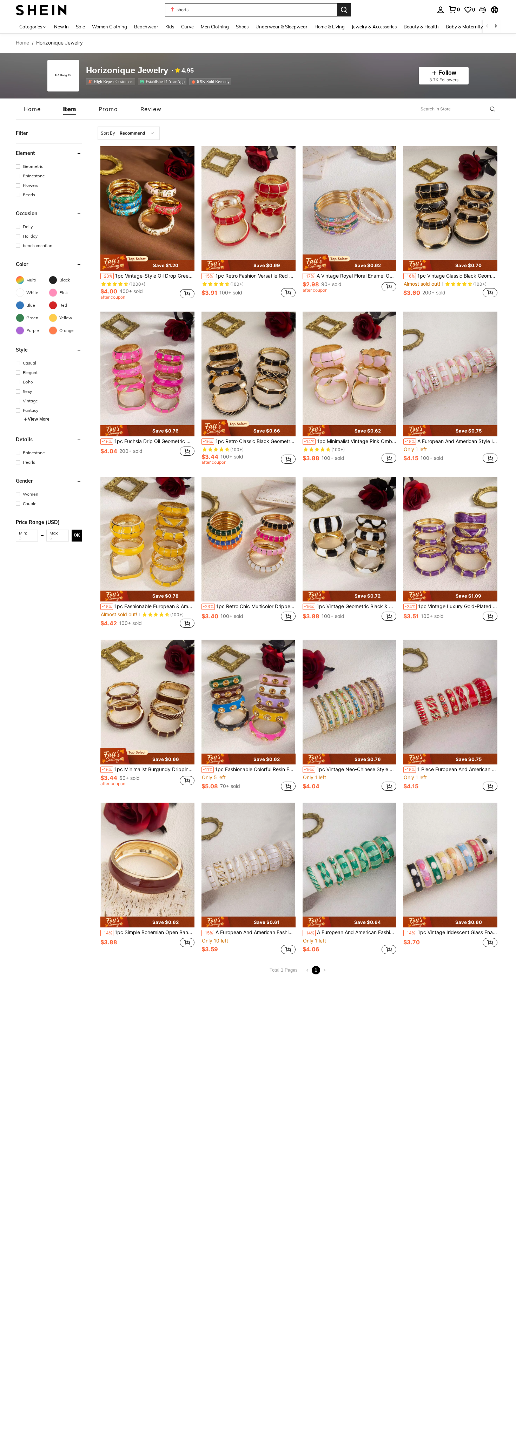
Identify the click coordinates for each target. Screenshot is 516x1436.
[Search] (344, 9)
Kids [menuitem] (169, 26)
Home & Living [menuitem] (330, 26)
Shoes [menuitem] (242, 26)
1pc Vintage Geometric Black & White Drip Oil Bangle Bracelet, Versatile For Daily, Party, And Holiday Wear (350, 606)
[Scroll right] (495, 26)
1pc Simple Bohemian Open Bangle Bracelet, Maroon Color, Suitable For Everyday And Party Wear (148, 932)
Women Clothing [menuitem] (109, 26)
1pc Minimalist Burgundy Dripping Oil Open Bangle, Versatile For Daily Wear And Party (148, 769)
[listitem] (112, 81)
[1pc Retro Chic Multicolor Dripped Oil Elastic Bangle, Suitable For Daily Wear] (248, 539)
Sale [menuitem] (80, 26)
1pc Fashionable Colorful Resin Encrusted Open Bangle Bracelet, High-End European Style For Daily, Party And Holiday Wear (249, 769)
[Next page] (324, 970)
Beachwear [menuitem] (146, 26)
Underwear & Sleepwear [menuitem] (281, 26)
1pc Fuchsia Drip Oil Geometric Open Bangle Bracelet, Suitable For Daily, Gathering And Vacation (148, 441)
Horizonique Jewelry (127, 70)
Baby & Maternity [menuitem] (464, 26)
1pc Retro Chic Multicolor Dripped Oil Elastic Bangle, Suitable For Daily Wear (249, 606)
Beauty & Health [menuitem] (421, 26)
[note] (147, 262)
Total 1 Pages (284, 970)
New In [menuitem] (61, 26)
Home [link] (22, 43)
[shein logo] (41, 9)
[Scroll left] (487, 26)
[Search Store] (492, 109)
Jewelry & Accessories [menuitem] (374, 26)
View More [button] (38, 419)
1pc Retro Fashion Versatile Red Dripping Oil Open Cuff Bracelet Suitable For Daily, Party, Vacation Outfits (249, 276)
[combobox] (128, 133)
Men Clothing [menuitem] (215, 26)
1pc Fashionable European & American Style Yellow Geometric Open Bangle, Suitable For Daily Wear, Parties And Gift (148, 606)
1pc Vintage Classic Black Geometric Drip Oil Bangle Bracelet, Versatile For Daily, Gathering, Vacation (451, 276)
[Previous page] (307, 970)
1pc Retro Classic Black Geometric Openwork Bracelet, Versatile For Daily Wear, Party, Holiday (249, 441)
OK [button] (77, 535)
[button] (482, 10)
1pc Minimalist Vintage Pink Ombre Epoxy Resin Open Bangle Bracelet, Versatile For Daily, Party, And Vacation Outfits (350, 441)
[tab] (32, 109)
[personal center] (440, 10)
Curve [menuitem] (187, 26)
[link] (454, 9)
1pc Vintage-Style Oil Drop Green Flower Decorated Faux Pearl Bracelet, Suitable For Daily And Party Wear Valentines (148, 276)
